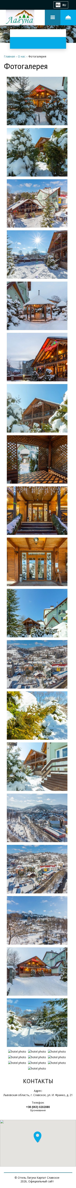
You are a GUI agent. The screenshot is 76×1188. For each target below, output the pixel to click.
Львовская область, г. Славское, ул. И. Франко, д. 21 (38, 1095)
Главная (10, 56)
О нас (22, 56)
